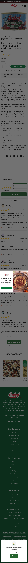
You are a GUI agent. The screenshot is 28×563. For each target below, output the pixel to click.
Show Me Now (6, 288)
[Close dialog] (27, 271)
